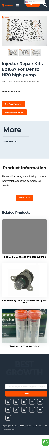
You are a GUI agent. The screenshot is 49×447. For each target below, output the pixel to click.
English (31, 2)
